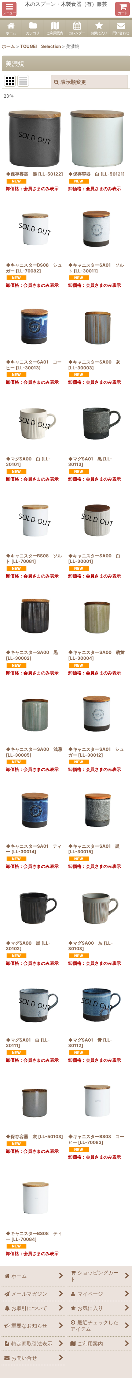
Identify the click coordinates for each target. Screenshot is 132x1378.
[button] (9, 9)
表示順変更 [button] (73, 82)
